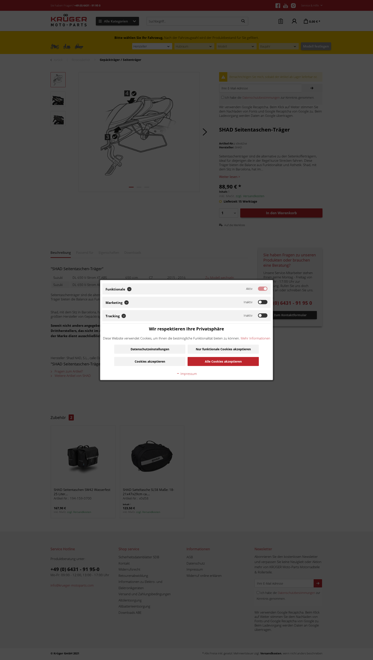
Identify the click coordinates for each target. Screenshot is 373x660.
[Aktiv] (262, 289)
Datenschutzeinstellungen (150, 349)
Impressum (188, 373)
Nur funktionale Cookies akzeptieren (223, 349)
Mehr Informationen (255, 338)
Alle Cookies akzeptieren (223, 361)
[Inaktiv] (262, 302)
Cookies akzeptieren (150, 361)
